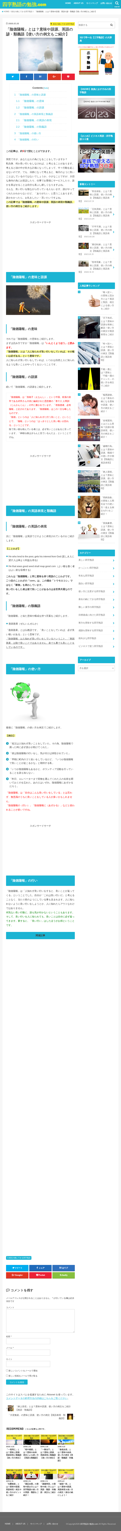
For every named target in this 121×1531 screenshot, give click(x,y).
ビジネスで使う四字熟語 (91, 646)
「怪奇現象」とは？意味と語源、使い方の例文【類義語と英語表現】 (95, 267)
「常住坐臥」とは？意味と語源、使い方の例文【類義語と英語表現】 (95, 196)
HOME (68, 3)
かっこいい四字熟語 (88, 568)
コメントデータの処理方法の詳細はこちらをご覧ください (36, 1398)
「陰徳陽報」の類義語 (31, 126)
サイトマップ (92, 3)
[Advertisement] (40, 245)
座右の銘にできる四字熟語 (19, 1258)
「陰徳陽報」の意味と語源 (30, 94)
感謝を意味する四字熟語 (91, 630)
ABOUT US (79, 3)
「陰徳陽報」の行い (26, 139)
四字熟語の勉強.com (24, 4)
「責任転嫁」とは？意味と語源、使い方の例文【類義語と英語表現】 (95, 249)
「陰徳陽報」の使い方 (27, 133)
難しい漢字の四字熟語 (90, 607)
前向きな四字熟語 (87, 638)
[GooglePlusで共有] (54, 77)
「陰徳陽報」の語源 (30, 107)
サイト (9, 1359)
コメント (10, 1307)
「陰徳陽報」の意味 (30, 101)
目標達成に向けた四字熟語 (92, 615)
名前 (9, 1336)
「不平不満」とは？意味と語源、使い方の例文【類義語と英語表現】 (95, 232)
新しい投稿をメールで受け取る (23, 1376)
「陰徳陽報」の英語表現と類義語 (33, 114)
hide (46, 88)
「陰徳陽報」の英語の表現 (34, 120)
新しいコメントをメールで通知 (23, 1370)
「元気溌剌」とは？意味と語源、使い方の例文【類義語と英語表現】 (95, 214)
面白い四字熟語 (86, 583)
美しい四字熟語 (86, 560)
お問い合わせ (106, 3)
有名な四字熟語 (86, 575)
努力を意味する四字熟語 (91, 623)
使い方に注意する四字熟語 (92, 591)
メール (10, 1348)
